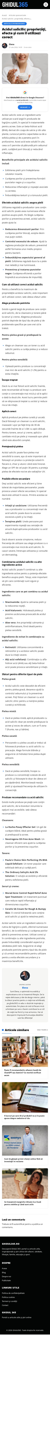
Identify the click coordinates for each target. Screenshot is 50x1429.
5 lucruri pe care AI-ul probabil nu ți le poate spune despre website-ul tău (24, 1117)
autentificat (19, 1224)
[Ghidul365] (22, 4)
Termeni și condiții (9, 1301)
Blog (4, 1272)
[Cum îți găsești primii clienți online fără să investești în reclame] (25, 1140)
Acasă (4, 15)
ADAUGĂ (25, 107)
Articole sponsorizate (17, 15)
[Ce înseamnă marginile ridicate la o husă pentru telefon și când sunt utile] (25, 1183)
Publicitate (6, 1280)
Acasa (4, 1268)
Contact (5, 1305)
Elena (11, 44)
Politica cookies (8, 1297)
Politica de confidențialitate (13, 1293)
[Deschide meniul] (45, 4)
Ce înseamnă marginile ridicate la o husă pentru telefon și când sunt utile (22, 1203)
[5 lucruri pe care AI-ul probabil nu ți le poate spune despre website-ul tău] (25, 1097)
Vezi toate (41, 1030)
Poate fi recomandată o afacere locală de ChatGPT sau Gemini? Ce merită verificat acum (22, 1072)
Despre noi (6, 1276)
